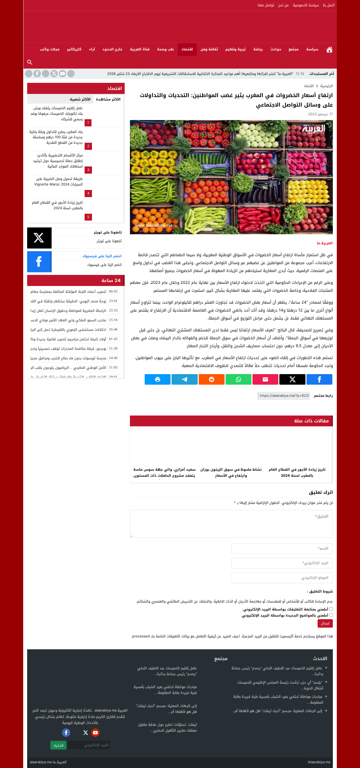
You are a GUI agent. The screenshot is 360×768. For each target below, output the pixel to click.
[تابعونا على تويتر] (53, 73)
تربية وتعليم (235, 49)
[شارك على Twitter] (292, 379)
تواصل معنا (266, 5)
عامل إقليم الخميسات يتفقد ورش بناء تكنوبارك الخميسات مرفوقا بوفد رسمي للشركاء (56, 113)
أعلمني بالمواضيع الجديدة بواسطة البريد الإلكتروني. (284, 615)
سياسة (312, 49)
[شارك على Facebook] (319, 379)
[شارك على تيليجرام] (184, 379)
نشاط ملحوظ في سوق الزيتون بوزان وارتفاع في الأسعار (231, 472)
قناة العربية (139, 49)
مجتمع (294, 49)
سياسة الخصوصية (306, 5)
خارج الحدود (112, 49)
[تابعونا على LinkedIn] (70, 73)
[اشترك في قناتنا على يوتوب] (62, 73)
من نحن (283, 5)
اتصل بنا (329, 5)
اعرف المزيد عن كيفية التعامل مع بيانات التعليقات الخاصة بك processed (186, 636)
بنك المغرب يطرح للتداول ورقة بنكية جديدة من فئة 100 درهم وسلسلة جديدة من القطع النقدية (56, 137)
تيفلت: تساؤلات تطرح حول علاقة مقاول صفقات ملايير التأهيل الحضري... (167, 727)
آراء (92, 49)
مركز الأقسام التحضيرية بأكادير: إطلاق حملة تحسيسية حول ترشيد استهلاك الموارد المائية (58, 161)
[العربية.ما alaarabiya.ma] (276, 27)
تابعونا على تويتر (109, 241)
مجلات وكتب (50, 49)
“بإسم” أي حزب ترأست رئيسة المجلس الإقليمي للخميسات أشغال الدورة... (280, 685)
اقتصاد (187, 49)
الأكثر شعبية (80, 99)
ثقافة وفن (209, 49)
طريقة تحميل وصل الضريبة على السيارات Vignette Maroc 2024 (58, 181)
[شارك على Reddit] (211, 379)
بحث (29, 62)
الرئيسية (329, 49)
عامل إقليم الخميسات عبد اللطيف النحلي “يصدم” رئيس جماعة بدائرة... (277, 671)
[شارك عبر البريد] (265, 379)
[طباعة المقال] (157, 379)
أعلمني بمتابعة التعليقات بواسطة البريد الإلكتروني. (285, 609)
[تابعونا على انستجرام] (45, 73)
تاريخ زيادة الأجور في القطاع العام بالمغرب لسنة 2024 (297, 472)
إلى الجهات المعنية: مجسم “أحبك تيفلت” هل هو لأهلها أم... (276, 711)
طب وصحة (165, 49)
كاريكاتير (74, 49)
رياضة (258, 49)
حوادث (275, 49)
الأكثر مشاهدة (108, 99)
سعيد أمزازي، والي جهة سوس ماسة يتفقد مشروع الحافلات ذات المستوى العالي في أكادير (164, 475)
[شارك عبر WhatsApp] (238, 379)
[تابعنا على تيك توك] (28, 73)
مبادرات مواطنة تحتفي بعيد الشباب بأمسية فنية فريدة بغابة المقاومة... (278, 699)
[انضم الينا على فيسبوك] (36, 73)
